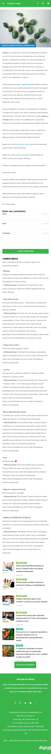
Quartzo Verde (7, 134)
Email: (25, 223)
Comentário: (25, 233)
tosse (23, 155)
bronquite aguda (23, 144)
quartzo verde (27, 84)
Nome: (25, 214)
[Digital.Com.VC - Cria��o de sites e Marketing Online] (25, 748)
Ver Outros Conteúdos (25, 665)
